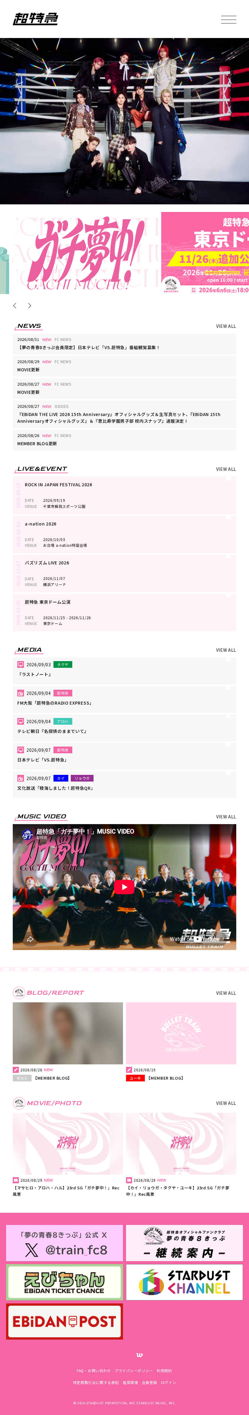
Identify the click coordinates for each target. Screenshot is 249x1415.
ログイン (168, 1382)
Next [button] (28, 305)
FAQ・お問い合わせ (94, 1370)
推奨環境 (130, 1382)
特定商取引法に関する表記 (96, 1382)
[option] (85, 253)
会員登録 (149, 1382)
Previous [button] (15, 305)
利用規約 (164, 1370)
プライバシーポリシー (133, 1370)
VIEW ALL (226, 326)
